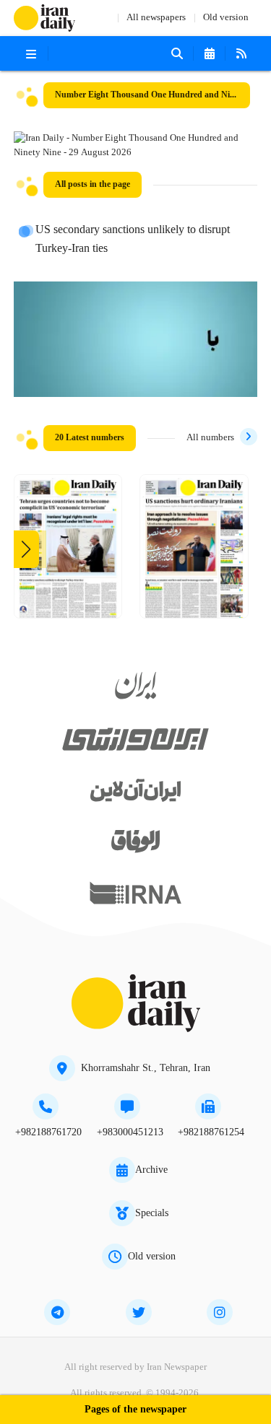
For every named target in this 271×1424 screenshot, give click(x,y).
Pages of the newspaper (135, 1410)
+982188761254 (211, 1132)
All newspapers (156, 17)
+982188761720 (48, 1132)
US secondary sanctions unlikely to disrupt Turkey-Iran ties (132, 239)
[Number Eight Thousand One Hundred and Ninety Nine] (68, 552)
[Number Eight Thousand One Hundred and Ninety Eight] (194, 552)
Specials (151, 1213)
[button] (26, 549)
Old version (226, 17)
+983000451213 (130, 1132)
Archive (151, 1170)
